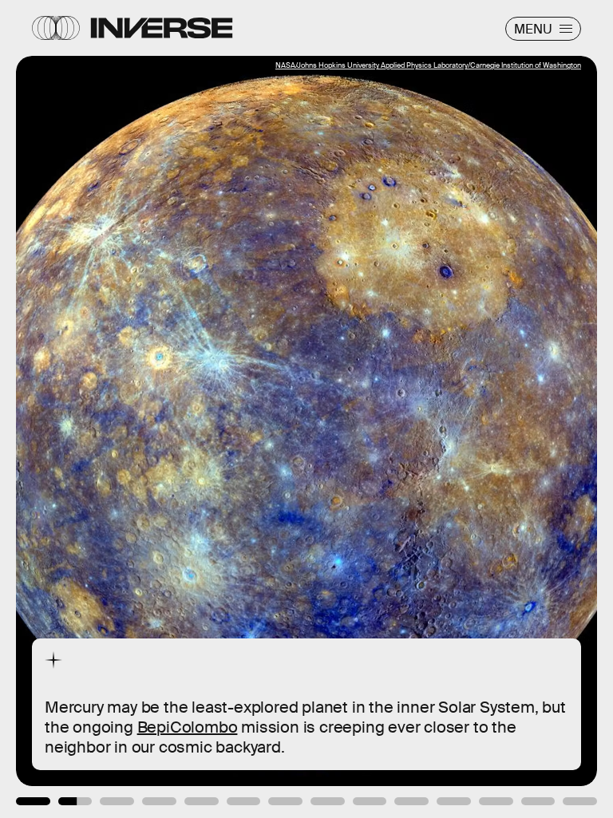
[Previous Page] (101, 409)
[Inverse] (161, 28)
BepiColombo (187, 727)
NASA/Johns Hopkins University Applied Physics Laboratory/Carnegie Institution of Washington (428, 65)
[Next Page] (407, 409)
